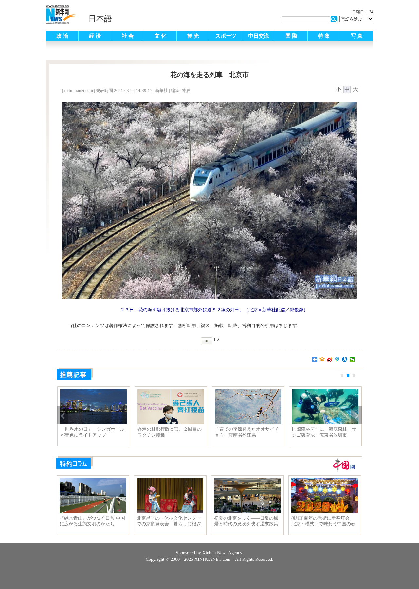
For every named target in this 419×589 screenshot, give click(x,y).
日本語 (100, 18)
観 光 (193, 36)
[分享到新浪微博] (330, 359)
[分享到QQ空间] (322, 359)
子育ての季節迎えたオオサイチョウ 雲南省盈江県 (247, 432)
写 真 (357, 36)
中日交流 (258, 36)
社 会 (128, 36)
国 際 (291, 36)
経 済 (95, 36)
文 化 (160, 36)
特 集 (324, 36)
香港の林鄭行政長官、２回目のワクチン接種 (169, 432)
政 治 (62, 36)
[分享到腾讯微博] (337, 359)
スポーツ (225, 36)
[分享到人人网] (345, 359)
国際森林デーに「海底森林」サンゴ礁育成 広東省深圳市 (324, 432)
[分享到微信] (352, 359)
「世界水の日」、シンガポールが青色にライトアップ (92, 432)
